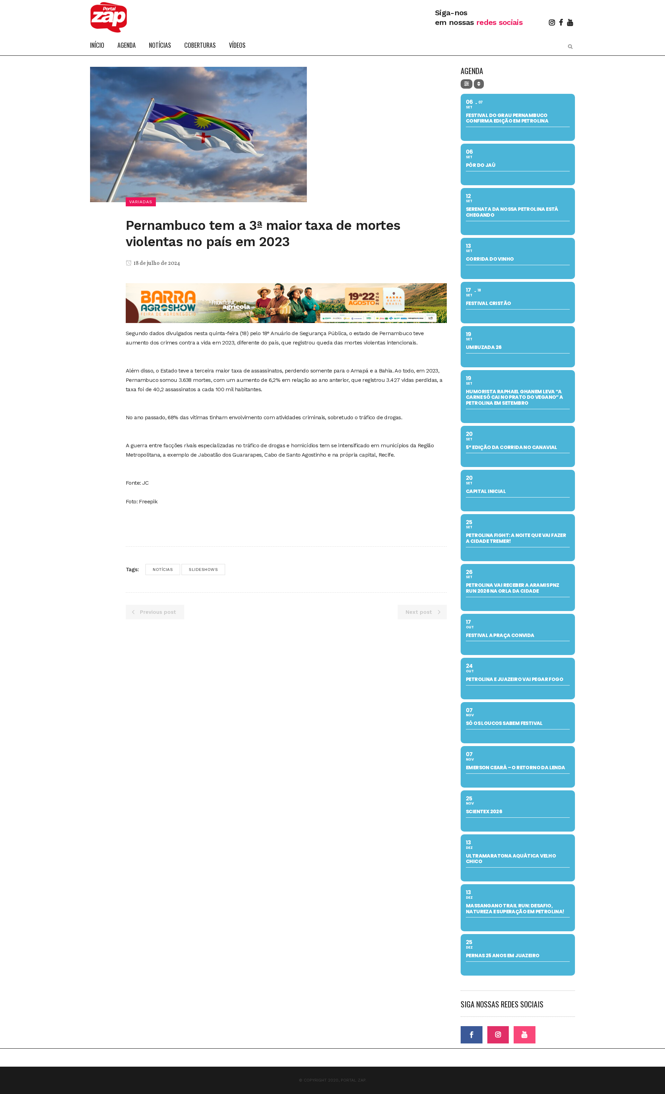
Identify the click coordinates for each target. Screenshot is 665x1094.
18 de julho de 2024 (156, 263)
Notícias (163, 569)
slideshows (203, 569)
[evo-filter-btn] (466, 84)
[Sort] (479, 84)
